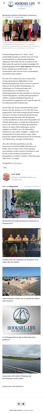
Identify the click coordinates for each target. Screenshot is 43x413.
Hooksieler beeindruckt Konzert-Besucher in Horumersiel (20, 222)
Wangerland (19, 17)
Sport (5, 167)
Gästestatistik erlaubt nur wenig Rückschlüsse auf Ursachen (21, 299)
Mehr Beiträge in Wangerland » (32, 186)
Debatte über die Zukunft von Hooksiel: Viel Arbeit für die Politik (20, 260)
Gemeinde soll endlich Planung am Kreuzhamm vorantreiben (16, 377)
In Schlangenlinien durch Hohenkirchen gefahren (19, 338)
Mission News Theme (15, 410)
